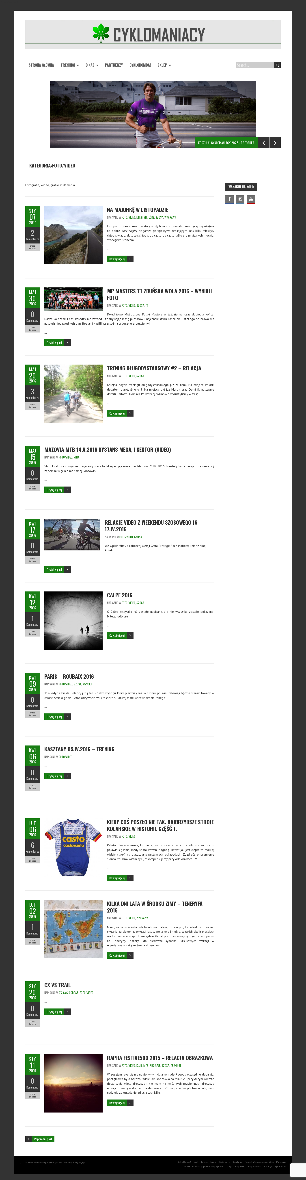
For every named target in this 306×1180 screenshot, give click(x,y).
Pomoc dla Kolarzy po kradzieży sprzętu (204, 1166)
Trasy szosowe (254, 1166)
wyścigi (87, 684)
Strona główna (41, 65)
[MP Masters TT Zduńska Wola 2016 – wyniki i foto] (73, 290)
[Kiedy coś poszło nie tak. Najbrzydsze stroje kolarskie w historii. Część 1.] (73, 821)
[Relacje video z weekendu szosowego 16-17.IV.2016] (72, 521)
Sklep (162, 65)
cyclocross (70, 992)
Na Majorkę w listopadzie (137, 209)
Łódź (151, 217)
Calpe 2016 (119, 595)
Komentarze (32, 239)
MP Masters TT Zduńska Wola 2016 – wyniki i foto (160, 294)
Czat (196, 1161)
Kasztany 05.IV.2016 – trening (79, 749)
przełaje (155, 1065)
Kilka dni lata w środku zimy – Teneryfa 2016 (155, 906)
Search (277, 65)
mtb (76, 457)
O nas (90, 65)
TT (147, 305)
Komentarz (32, 320)
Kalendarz (224, 1161)
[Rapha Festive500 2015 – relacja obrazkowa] (73, 1056)
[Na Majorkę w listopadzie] (73, 208)
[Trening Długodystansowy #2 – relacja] (73, 367)
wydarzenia (280, 1166)
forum (213, 1161)
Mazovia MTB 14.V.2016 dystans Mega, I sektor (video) (107, 449)
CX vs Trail (57, 985)
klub (139, 1065)
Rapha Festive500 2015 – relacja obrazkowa (160, 1058)
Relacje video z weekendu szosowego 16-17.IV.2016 (152, 525)
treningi (175, 1065)
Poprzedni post (43, 1139)
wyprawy (170, 217)
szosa (159, 217)
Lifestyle (141, 217)
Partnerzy (114, 65)
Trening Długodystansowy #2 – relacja (154, 368)
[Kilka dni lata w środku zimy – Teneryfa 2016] (73, 902)
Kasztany (237, 1161)
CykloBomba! (140, 65)
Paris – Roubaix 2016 (69, 676)
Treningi (68, 65)
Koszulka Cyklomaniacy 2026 (259, 1161)
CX (60, 992)
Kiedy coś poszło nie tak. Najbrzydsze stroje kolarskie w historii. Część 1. (160, 825)
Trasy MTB (239, 1166)
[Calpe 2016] (73, 594)
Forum (204, 1161)
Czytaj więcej (117, 258)
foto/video (128, 217)
